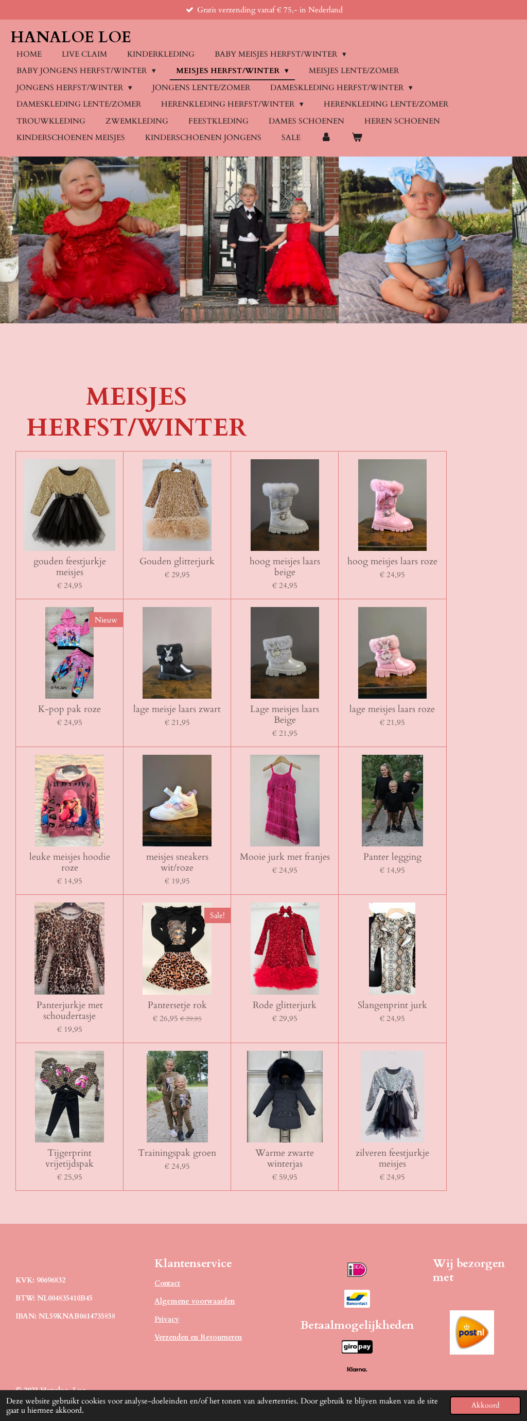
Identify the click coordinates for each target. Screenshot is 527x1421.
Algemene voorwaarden (194, 1301)
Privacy (166, 1319)
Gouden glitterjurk (177, 561)
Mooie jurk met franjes (285, 857)
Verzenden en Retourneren (198, 1337)
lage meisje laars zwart (177, 709)
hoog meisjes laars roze (392, 561)
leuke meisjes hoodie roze (69, 862)
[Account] (326, 137)
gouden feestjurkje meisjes (69, 567)
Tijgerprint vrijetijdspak (69, 1158)
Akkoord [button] (485, 1405)
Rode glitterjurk (285, 1005)
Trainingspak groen (177, 1153)
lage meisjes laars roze (392, 709)
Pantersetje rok (177, 1005)
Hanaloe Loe (70, 37)
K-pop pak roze (69, 709)
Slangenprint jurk (392, 1005)
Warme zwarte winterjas (284, 1158)
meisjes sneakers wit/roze (177, 862)
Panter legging (392, 857)
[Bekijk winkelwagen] (356, 137)
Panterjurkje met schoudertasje (70, 1010)
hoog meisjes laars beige (285, 567)
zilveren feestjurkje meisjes (392, 1158)
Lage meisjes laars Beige (284, 714)
